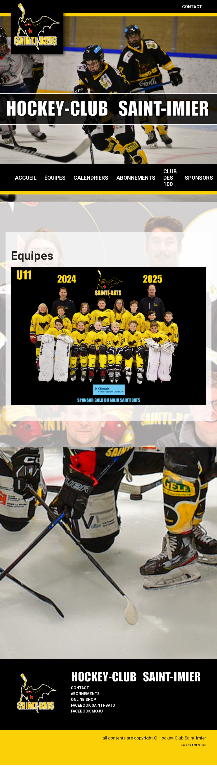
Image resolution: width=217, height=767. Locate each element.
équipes (55, 178)
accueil (25, 178)
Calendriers (90, 178)
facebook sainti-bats (93, 705)
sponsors (199, 178)
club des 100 (170, 177)
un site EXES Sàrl (193, 745)
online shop (83, 699)
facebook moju (87, 711)
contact (192, 6)
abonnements (135, 178)
